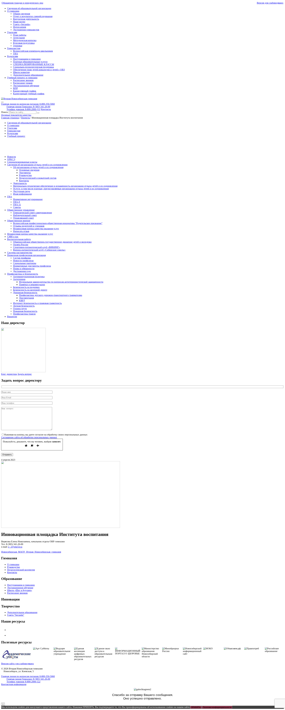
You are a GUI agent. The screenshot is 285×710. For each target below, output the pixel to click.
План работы (19, 35)
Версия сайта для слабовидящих (17, 663)
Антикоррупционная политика (29, 276)
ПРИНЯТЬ (196, 707)
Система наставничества (19, 252)
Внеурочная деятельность (26, 19)
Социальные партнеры (24, 263)
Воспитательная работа (19, 239)
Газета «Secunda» (21, 24)
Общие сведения (21, 13)
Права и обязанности (23, 268)
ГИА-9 (16, 202)
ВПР (15, 88)
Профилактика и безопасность (22, 274)
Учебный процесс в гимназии (22, 77)
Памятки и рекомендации (32, 284)
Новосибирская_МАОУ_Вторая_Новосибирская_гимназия (31, 552)
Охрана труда (20, 308)
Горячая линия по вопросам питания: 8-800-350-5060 (28, 104)
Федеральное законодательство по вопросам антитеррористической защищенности (61, 282)
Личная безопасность (24, 306)
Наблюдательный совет (25, 215)
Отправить (7, 455)
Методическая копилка (24, 40)
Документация (26, 298)
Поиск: (5, 112)
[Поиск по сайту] (38, 112)
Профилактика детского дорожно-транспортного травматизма (50, 295)
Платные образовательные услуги (30, 61)
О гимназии (13, 11)
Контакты (46, 109)
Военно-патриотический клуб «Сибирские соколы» (39, 250)
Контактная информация (13, 684)
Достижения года (22, 271)
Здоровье (17, 45)
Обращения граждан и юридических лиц (22, 3)
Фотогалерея (19, 27)
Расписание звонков (23, 80)
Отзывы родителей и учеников (28, 226)
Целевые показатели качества (16, 115)
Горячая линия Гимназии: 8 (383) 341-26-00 (28, 106)
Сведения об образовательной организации (29, 8)
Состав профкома (22, 258)
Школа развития (21, 72)
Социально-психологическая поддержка (33, 67)
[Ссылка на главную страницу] (19, 98)
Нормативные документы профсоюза (32, 266)
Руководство (25, 175)
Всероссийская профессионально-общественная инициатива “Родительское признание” (57, 223)
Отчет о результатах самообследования (32, 16)
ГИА (15, 53)
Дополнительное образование (28, 75)
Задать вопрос (25, 374)
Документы (25, 172)
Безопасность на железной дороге (30, 290)
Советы (17, 207)
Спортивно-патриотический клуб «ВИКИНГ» (36, 247)
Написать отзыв (21, 231)
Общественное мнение (18, 220)
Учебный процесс (16, 136)
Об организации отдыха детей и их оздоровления (38, 167)
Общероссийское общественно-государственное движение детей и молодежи (52, 242)
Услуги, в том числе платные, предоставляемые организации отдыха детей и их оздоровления (61, 188)
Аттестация (19, 37)
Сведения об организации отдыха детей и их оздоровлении (37, 164)
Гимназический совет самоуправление (32, 212)
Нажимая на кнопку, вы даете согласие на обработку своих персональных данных (45, 434)
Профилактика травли (24, 314)
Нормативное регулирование (28, 199)
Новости (11, 156)
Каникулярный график (24, 91)
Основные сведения (29, 170)
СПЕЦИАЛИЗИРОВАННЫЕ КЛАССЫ (33, 64)
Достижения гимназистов (26, 29)
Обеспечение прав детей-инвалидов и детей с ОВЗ (39, 69)
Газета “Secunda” (15, 615)
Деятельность (20, 183)
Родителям (12, 56)
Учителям (12, 32)
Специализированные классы (22, 162)
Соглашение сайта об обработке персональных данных (29, 437)
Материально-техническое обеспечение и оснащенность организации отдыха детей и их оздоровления (65, 186)
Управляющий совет (23, 218)
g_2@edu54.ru (15, 547)
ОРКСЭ (11, 159)
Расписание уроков (23, 83)
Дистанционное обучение (26, 85)
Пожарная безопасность (25, 311)
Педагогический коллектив (21, 570)
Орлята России (20, 244)
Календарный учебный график (28, 93)
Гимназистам (13, 48)
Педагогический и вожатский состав (37, 178)
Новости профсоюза (23, 260)
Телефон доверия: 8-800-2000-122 (23, 109)
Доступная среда (21, 191)
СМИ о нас (12, 236)
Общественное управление (21, 210)
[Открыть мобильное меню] (2, 102)
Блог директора (9, 374)
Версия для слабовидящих (270, 3)
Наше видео (19, 21)
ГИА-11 (17, 204)
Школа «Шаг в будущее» (19, 590)
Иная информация (22, 194)
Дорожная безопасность (25, 292)
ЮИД (22, 300)
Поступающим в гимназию (27, 59)
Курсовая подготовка (24, 43)
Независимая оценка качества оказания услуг (36, 228)
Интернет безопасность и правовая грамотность (37, 303)
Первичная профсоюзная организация (26, 255)
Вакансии (12, 316)
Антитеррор (19, 279)
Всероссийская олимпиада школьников (33, 51)
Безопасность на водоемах (26, 287)
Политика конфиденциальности (217, 707)
